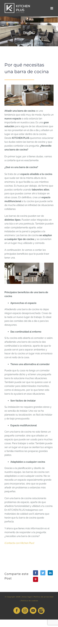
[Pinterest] (35, 579)
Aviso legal (27, 597)
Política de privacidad (43, 597)
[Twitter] (43, 573)
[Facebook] (35, 573)
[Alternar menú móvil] (52, 8)
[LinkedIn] (50, 573)
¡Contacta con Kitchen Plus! (19, 543)
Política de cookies (29, 601)
